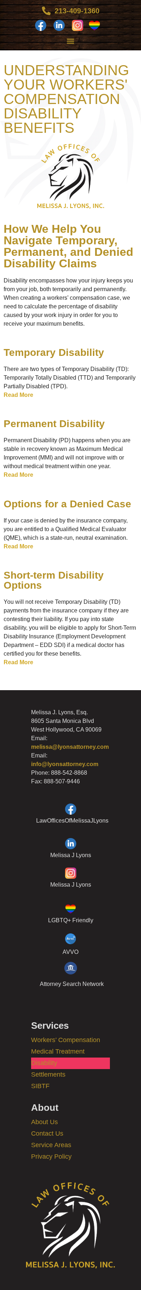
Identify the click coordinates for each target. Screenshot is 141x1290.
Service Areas (51, 1145)
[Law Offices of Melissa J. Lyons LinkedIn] (59, 25)
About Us (44, 1122)
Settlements (48, 1074)
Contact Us (47, 1133)
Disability (44, 1063)
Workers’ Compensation (65, 1040)
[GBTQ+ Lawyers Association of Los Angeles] (96, 25)
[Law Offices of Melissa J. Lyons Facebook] (40, 25)
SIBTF (40, 1086)
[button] (71, 41)
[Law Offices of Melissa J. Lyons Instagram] (77, 25)
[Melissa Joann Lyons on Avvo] (70, 945)
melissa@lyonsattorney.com (70, 747)
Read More (18, 395)
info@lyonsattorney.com (64, 764)
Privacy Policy (51, 1156)
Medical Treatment (58, 1051)
